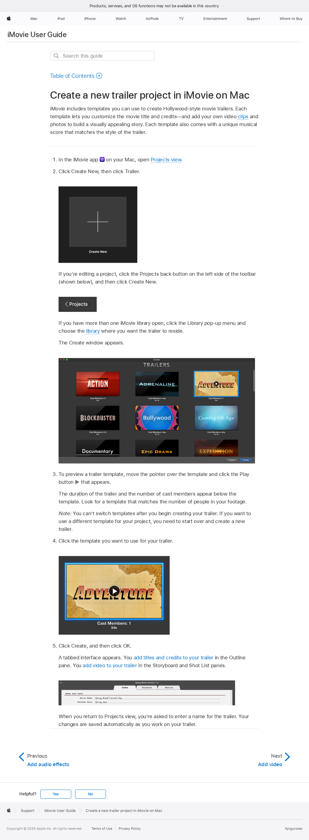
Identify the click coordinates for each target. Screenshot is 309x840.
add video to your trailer (110, 665)
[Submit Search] (56, 56)
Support (27, 811)
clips (243, 116)
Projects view (166, 160)
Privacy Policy (130, 828)
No (90, 794)
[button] (76, 75)
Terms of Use (101, 828)
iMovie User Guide (37, 34)
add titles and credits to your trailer (173, 658)
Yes (56, 794)
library (93, 331)
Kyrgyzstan (293, 828)
